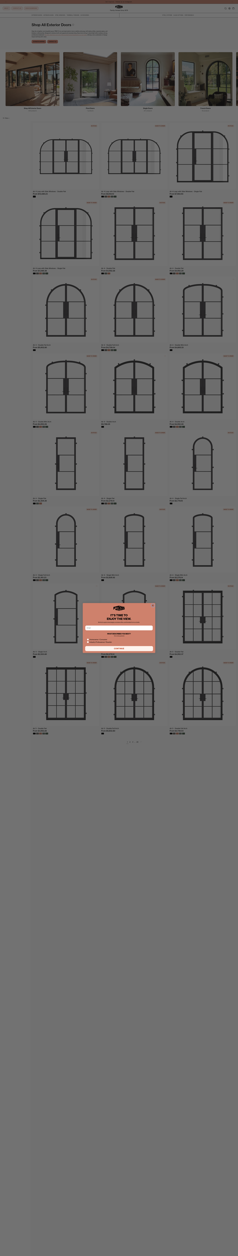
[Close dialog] (153, 605)
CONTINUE (119, 648)
